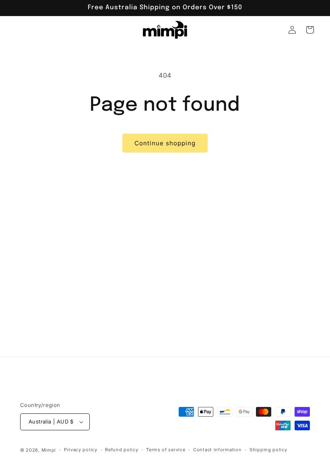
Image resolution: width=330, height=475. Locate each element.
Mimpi (48, 450)
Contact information (217, 449)
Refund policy (121, 449)
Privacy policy (80, 449)
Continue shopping (165, 143)
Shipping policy (268, 449)
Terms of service (165, 449)
